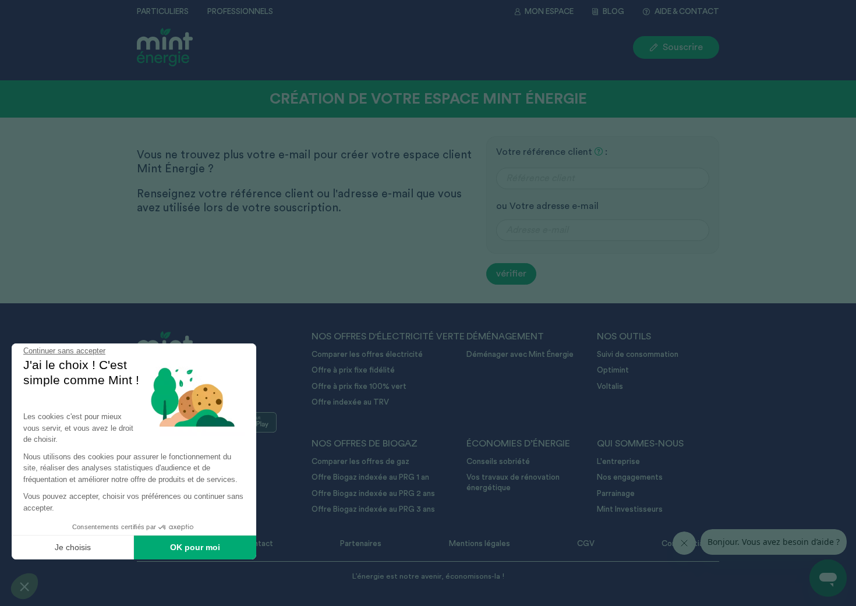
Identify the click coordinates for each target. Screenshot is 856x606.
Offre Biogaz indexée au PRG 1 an (370, 477)
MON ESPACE (549, 12)
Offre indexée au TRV (350, 402)
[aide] (599, 152)
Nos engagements (630, 477)
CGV (586, 544)
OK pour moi (195, 547)
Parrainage (616, 494)
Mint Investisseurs (630, 509)
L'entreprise (618, 462)
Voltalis (610, 386)
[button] (24, 586)
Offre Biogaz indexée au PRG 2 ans (373, 494)
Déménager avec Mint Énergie (520, 354)
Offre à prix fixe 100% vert (359, 386)
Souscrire (683, 47)
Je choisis (73, 547)
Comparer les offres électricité (367, 354)
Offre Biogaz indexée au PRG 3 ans (373, 509)
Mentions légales (479, 544)
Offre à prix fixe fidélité (353, 370)
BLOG (613, 12)
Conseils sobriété (498, 462)
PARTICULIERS (163, 12)
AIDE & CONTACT (687, 12)
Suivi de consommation (637, 354)
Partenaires (360, 544)
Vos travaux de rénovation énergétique (513, 482)
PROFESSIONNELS (240, 12)
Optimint (613, 370)
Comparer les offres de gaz (360, 462)
